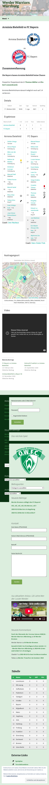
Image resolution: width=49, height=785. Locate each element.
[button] (24, 278)
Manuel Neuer (35, 141)
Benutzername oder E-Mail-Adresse (23, 401)
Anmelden (8, 409)
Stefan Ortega (12, 141)
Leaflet (17, 298)
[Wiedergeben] (14, 619)
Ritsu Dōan (10, 195)
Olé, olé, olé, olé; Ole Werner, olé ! (23, 506)
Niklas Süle (34, 147)
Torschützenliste (21, 764)
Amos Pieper (11, 147)
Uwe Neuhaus (13, 223)
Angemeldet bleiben (20, 416)
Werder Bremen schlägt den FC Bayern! (25, 502)
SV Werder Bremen (31, 642)
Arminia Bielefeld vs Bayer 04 (12, 374)
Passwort (14, 410)
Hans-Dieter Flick (38, 243)
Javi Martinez (35, 218)
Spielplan (18, 761)
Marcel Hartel (11, 187)
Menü (4, 18)
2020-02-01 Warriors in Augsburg (23, 509)
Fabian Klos (11, 200)
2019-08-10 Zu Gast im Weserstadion (33, 654)
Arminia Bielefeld (9, 125)
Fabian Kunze (11, 179)
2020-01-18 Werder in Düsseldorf (23, 513)
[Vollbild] (44, 619)
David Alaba (35, 167)
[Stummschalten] (40, 619)
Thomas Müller (31, 82)
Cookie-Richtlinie (12, 776)
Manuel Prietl (11, 174)
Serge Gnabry (35, 180)
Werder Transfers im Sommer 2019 (31, 658)
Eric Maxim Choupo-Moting (35, 228)
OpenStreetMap (33, 298)
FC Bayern (7, 129)
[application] (29, 611)
